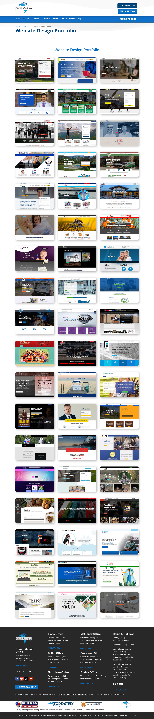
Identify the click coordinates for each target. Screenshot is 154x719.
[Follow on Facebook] (17, 679)
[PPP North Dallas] (34, 82)
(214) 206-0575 (55, 667)
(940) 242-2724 (53, 686)
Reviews (63, 19)
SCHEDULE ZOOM (127, 11)
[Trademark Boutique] (34, 617)
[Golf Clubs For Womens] (77, 617)
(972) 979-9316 (128, 18)
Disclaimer (114, 715)
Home (17, 19)
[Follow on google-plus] (22, 679)
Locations (35, 19)
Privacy (107, 715)
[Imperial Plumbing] (77, 82)
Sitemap (133, 715)
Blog (79, 19)
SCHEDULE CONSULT (26, 687)
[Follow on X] (26, 679)
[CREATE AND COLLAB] (119, 82)
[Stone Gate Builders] (119, 617)
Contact (72, 19)
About (55, 19)
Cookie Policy (124, 715)
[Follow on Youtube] (31, 679)
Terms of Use (98, 715)
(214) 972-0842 (55, 648)
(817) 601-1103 (86, 667)
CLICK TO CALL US (127, 5)
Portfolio (47, 19)
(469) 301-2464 (86, 648)
